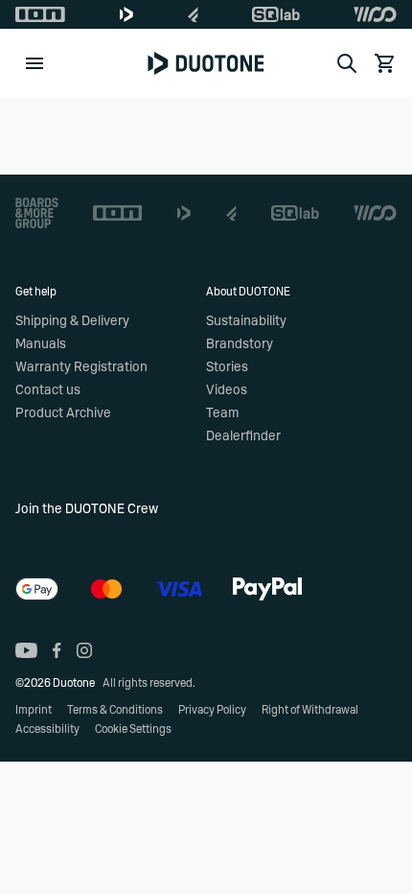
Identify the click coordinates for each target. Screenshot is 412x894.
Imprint (33, 710)
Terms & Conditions (115, 710)
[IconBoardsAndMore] (36, 213)
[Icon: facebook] (57, 650)
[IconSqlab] (276, 14)
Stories (227, 367)
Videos (226, 390)
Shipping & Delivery (72, 321)
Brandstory (239, 344)
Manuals (40, 344)
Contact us (47, 390)
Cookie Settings (133, 729)
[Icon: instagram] (84, 650)
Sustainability (246, 321)
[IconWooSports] (375, 14)
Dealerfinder (243, 436)
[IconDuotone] (126, 14)
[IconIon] (40, 14)
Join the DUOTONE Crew (86, 509)
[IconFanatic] (193, 14)
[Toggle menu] (34, 63)
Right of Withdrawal (310, 710)
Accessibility (47, 729)
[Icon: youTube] (26, 650)
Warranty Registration (81, 367)
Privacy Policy (212, 710)
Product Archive (63, 413)
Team (222, 413)
